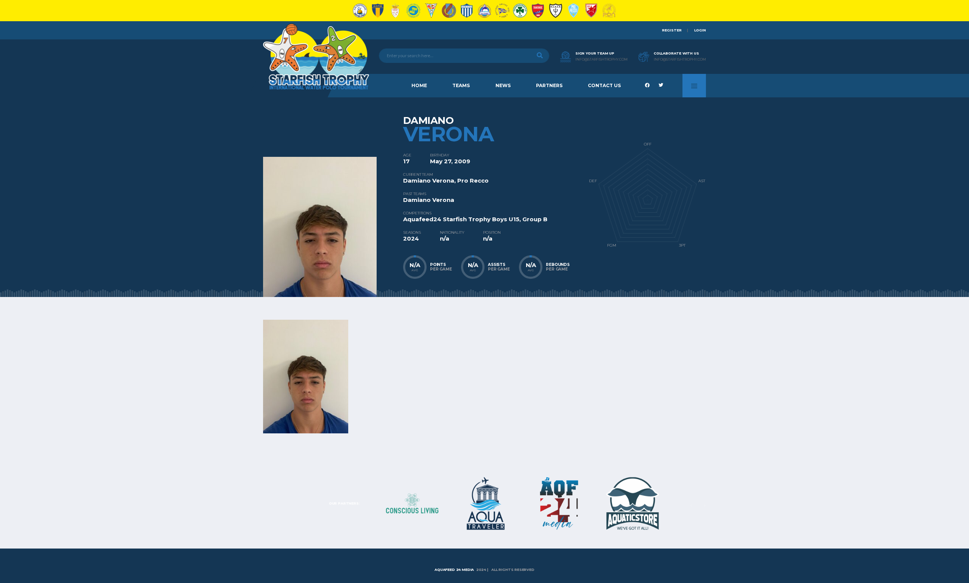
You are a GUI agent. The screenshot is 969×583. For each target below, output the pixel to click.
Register (672, 30)
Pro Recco (473, 180)
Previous (691, 505)
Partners (549, 85)
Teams (461, 85)
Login (700, 30)
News (503, 85)
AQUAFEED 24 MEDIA (455, 569)
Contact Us (604, 85)
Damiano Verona (428, 180)
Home (419, 85)
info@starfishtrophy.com (601, 59)
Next (704, 505)
